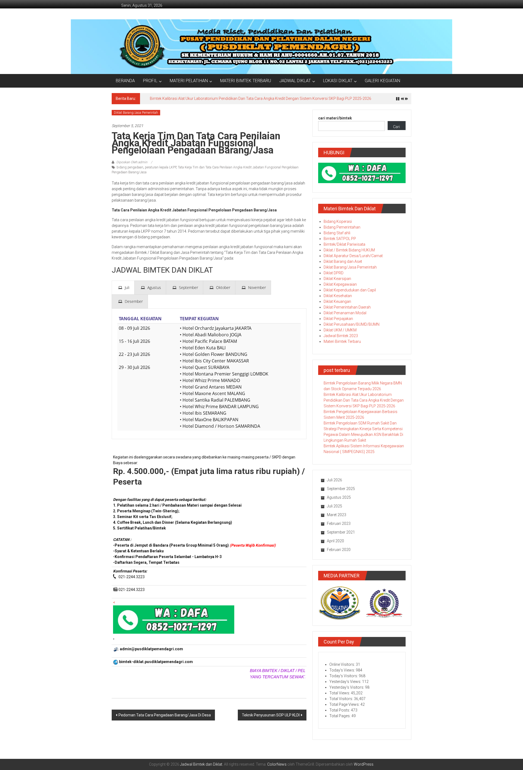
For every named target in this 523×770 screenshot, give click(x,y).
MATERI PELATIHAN (189, 80)
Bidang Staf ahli (337, 233)
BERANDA (125, 80)
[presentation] (123, 288)
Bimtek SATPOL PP (340, 238)
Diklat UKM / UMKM (340, 330)
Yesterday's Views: (345, 681)
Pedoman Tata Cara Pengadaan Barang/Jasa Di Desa (164, 715)
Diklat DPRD (333, 273)
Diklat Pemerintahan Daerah (347, 307)
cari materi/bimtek (335, 118)
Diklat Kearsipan (337, 278)
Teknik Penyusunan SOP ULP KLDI (271, 715)
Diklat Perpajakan (338, 318)
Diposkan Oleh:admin (131, 162)
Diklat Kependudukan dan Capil (350, 290)
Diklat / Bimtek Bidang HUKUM (349, 250)
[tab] (123, 288)
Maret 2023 (336, 515)
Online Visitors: (342, 664)
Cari (396, 127)
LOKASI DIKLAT (337, 80)
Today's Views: (342, 670)
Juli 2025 (334, 506)
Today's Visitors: (344, 676)
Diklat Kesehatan (338, 296)
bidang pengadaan (130, 167)
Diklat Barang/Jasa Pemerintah (136, 113)
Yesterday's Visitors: (347, 687)
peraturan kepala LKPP (160, 167)
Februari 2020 (339, 549)
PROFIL (150, 80)
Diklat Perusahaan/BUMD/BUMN (351, 324)
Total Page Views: (344, 704)
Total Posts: (340, 710)
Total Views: (340, 693)
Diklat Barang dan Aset (343, 261)
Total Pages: (340, 716)
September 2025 (341, 488)
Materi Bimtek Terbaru (342, 341)
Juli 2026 (334, 480)
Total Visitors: (341, 699)
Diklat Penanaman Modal (345, 313)
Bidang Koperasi (338, 221)
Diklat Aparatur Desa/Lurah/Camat (353, 256)
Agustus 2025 (339, 497)
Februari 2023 (339, 523)
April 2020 (335, 541)
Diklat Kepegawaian (340, 284)
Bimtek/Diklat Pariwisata (344, 244)
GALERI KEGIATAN (382, 80)
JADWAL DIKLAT (295, 80)
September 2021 (341, 532)
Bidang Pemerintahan (342, 227)
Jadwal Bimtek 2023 (341, 336)
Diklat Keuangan (337, 301)
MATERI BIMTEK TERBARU (245, 80)
